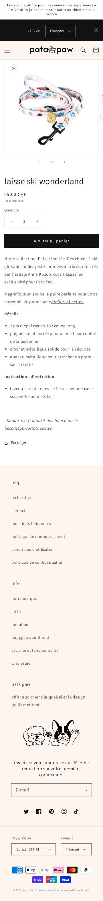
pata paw (28, 890)
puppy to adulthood (30, 637)
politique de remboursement (38, 536)
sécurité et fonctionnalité (35, 650)
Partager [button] (19, 442)
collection (67, 301)
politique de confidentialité (36, 562)
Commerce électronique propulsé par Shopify (62, 890)
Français (57, 30)
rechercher (21, 497)
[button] (7, 50)
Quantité (11, 210)
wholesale (20, 663)
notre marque (24, 598)
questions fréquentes (31, 523)
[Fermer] (96, 30)
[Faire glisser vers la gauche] (38, 162)
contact (18, 510)
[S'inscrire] (85, 790)
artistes (18, 611)
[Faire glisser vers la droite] (64, 162)
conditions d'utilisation (33, 549)
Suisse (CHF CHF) (29, 849)
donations (20, 624)
